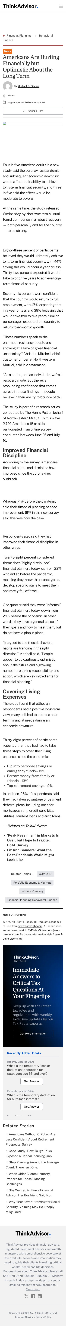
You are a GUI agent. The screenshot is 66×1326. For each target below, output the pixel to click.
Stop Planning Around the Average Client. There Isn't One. (32, 1164)
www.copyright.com (30, 926)
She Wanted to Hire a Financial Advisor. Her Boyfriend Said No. (29, 1192)
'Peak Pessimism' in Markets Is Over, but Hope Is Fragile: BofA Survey (33, 840)
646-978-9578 (13, 1276)
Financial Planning (19, 35)
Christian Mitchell (37, 354)
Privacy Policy (43, 1317)
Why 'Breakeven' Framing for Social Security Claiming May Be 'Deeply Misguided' (33, 1207)
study (40, 208)
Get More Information (33, 1033)
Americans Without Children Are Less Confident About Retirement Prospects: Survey (30, 1139)
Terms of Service (24, 1317)
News (7, 51)
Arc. (32, 1313)
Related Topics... (22, 874)
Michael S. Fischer (28, 86)
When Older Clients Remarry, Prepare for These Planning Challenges (28, 1179)
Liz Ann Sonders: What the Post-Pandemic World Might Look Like (30, 855)
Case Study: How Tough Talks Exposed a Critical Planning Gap (29, 1153)
